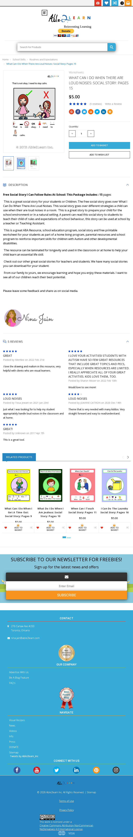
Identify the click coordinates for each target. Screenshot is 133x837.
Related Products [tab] (19, 457)
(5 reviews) (96, 103)
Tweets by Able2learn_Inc (24, 756)
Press (12, 741)
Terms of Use (66, 801)
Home (5, 59)
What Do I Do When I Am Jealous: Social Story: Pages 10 (50, 512)
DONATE (14, 747)
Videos (13, 731)
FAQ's (12, 683)
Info (11, 736)
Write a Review (113, 103)
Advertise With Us (19, 672)
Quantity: (73, 126)
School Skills (19, 59)
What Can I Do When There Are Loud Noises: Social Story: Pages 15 (41, 63)
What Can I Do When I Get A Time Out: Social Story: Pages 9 (18, 512)
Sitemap (14, 752)
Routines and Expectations (44, 59)
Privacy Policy (66, 810)
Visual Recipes (17, 720)
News (12, 725)
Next (128, 457)
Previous (122, 457)
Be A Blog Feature (19, 677)
